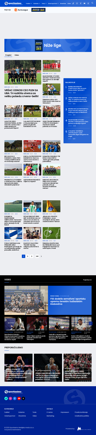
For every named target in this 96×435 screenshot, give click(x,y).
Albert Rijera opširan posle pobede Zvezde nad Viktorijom (36, 337)
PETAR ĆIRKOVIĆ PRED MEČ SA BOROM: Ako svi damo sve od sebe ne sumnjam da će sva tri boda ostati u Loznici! (32, 220)
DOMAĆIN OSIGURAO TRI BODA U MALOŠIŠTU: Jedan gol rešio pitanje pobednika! (51, 159)
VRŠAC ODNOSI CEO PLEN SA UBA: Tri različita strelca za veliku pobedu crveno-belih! (21, 93)
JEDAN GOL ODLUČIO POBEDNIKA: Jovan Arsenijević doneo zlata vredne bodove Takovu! (51, 219)
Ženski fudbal (54, 296)
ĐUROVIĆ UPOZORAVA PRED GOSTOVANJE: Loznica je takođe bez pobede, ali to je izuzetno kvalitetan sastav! (50, 184)
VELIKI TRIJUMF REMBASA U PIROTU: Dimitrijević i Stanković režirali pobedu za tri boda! (51, 124)
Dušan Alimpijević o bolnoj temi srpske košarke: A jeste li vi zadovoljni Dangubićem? (81, 337)
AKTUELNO (68, 368)
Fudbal (28, 3)
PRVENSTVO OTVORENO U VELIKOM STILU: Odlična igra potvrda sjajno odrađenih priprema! (13, 182)
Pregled (8, 55)
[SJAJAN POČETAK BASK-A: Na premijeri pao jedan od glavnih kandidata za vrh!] (32, 111)
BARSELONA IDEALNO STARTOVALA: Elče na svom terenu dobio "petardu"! (77, 88)
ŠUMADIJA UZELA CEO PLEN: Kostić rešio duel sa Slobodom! (51, 101)
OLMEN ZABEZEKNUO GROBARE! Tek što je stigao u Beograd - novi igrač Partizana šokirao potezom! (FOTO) (48, 376)
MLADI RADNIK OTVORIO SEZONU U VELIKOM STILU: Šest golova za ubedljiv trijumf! (51, 78)
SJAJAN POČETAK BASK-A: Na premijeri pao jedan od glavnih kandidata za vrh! (32, 124)
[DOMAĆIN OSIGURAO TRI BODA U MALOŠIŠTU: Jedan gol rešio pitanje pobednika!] (51, 146)
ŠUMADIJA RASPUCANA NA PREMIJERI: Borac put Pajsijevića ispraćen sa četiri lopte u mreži (51, 245)
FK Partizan (53, 332)
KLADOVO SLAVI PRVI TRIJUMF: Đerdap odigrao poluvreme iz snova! (31, 245)
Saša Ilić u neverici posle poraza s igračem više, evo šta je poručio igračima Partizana (58, 337)
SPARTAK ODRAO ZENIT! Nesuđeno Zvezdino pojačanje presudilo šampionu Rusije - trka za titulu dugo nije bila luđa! (77, 375)
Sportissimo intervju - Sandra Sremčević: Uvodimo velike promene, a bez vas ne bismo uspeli (14, 337)
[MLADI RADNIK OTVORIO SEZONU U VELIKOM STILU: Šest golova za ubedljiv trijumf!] (51, 66)
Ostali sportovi (52, 3)
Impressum (65, 412)
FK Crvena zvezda (30, 332)
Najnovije (7, 10)
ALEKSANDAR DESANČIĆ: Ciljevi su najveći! (32, 180)
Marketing (50, 416)
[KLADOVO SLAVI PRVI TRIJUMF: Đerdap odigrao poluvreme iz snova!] (32, 233)
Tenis (43, 3)
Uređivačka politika (82, 416)
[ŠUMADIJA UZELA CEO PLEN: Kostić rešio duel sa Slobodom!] (51, 89)
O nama (49, 412)
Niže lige (7, 87)
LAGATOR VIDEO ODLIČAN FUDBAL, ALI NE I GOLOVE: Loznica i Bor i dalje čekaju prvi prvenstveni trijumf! (12, 125)
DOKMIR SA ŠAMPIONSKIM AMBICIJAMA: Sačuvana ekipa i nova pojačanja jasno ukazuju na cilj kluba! (12, 221)
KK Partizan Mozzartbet (43, 370)
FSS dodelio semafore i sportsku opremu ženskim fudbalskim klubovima (68, 301)
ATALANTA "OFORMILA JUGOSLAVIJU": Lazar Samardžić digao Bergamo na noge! (78, 133)
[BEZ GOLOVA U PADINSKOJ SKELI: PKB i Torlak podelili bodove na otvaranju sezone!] (13, 146)
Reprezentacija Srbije (76, 332)
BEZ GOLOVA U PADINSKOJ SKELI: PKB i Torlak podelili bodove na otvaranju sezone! (12, 159)
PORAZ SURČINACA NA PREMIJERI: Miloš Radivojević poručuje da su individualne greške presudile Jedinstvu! (13, 246)
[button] (91, 323)
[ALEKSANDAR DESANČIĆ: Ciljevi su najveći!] (32, 170)
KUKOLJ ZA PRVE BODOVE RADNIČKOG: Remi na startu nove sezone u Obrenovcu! (32, 159)
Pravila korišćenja (81, 412)
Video (69, 3)
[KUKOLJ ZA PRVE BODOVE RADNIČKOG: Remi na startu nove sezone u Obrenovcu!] (32, 146)
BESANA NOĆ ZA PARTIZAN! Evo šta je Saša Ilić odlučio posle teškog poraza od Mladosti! (78, 110)
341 (37, 256)
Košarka (35, 3)
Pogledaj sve (87, 280)
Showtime (63, 3)
